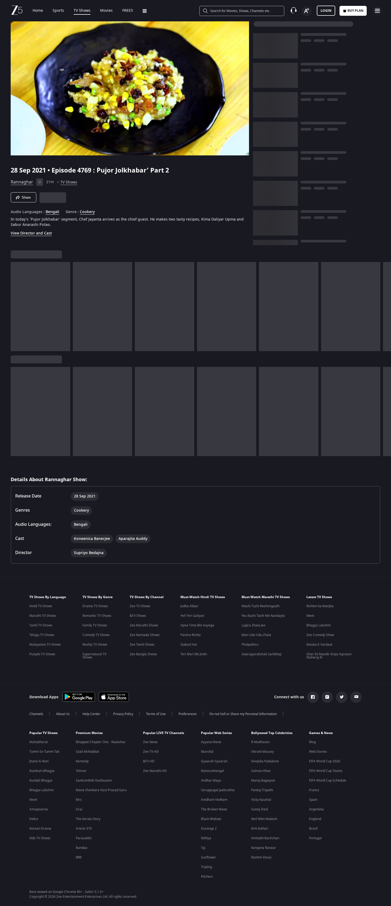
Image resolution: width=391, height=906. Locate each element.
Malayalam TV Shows (45, 644)
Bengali (52, 212)
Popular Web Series (216, 733)
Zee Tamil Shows (142, 644)
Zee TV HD (151, 751)
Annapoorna (38, 809)
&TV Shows (138, 615)
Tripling (206, 867)
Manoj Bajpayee (263, 780)
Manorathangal (212, 770)
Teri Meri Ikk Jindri (193, 654)
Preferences (188, 714)
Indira (33, 819)
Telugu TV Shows (41, 635)
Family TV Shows (94, 625)
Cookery (87, 212)
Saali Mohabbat (87, 751)
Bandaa (81, 847)
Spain (313, 799)
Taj (203, 847)
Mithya (206, 838)
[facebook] (312, 697)
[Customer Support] (294, 10)
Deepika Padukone (265, 761)
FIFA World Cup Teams (325, 770)
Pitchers (207, 876)
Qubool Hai (188, 644)
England (315, 819)
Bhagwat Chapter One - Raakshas (100, 742)
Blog (312, 742)
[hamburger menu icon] (377, 10)
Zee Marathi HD (155, 770)
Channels (36, 714)
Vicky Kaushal (261, 799)
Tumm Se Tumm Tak (44, 751)
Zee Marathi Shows (144, 625)
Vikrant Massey (262, 751)
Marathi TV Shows (42, 615)
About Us (63, 714)
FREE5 (127, 11)
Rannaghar (22, 182)
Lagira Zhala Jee (253, 625)
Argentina (316, 809)
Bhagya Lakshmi (318, 625)
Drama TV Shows (95, 606)
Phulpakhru (250, 644)
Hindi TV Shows (40, 606)
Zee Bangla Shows (143, 654)
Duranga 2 (209, 828)
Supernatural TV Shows (94, 656)
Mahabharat (38, 742)
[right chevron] (385, 306)
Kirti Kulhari (259, 828)
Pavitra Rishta (190, 635)
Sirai (79, 809)
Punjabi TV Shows (42, 654)
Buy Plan (355, 10)
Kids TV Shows (39, 838)
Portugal (315, 838)
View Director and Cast (31, 233)
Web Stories (318, 751)
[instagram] (327, 697)
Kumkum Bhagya (41, 770)
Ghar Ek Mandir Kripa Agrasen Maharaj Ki (328, 656)
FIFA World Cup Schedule (327, 780)
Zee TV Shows (140, 606)
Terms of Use (156, 714)
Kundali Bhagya (40, 780)
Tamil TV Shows (40, 625)
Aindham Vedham (214, 799)
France (314, 790)
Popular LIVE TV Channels (163, 733)
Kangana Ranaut (263, 847)
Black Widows (211, 819)
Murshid (207, 751)
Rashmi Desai (261, 857)
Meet (310, 615)
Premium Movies (89, 733)
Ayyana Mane (211, 742)
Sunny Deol (259, 809)
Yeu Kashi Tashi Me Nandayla (263, 615)
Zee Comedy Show (320, 635)
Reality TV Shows (94, 644)
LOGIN (326, 10)
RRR (78, 857)
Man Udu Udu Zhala (256, 635)
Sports (58, 11)
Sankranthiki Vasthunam (94, 780)
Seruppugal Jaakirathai (218, 790)
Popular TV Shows (43, 733)
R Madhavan (260, 742)
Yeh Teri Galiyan (192, 615)
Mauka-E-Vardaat (319, 644)
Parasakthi (84, 838)
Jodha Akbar (189, 606)
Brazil (313, 828)
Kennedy (82, 761)
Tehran (81, 770)
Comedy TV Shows (96, 635)
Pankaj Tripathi (262, 790)
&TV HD (149, 761)
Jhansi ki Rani (39, 761)
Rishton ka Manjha (320, 606)
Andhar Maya (211, 780)
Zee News (150, 742)
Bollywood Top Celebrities (272, 733)
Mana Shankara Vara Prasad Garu (101, 790)
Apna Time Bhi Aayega (197, 625)
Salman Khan (261, 770)
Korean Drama (40, 828)
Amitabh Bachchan (265, 838)
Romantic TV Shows (96, 615)
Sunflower (208, 857)
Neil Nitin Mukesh (264, 819)
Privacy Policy (123, 714)
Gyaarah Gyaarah (214, 761)
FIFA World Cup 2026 (324, 761)
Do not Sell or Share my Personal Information (243, 714)
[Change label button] (306, 11)
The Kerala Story (88, 819)
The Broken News (214, 809)
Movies (106, 11)
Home (38, 11)
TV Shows (82, 11)
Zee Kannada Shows (145, 635)
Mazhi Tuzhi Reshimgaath (260, 606)
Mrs (79, 799)
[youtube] (356, 697)
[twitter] (341, 697)
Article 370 (84, 828)
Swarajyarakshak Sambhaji (262, 654)
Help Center (91, 714)
